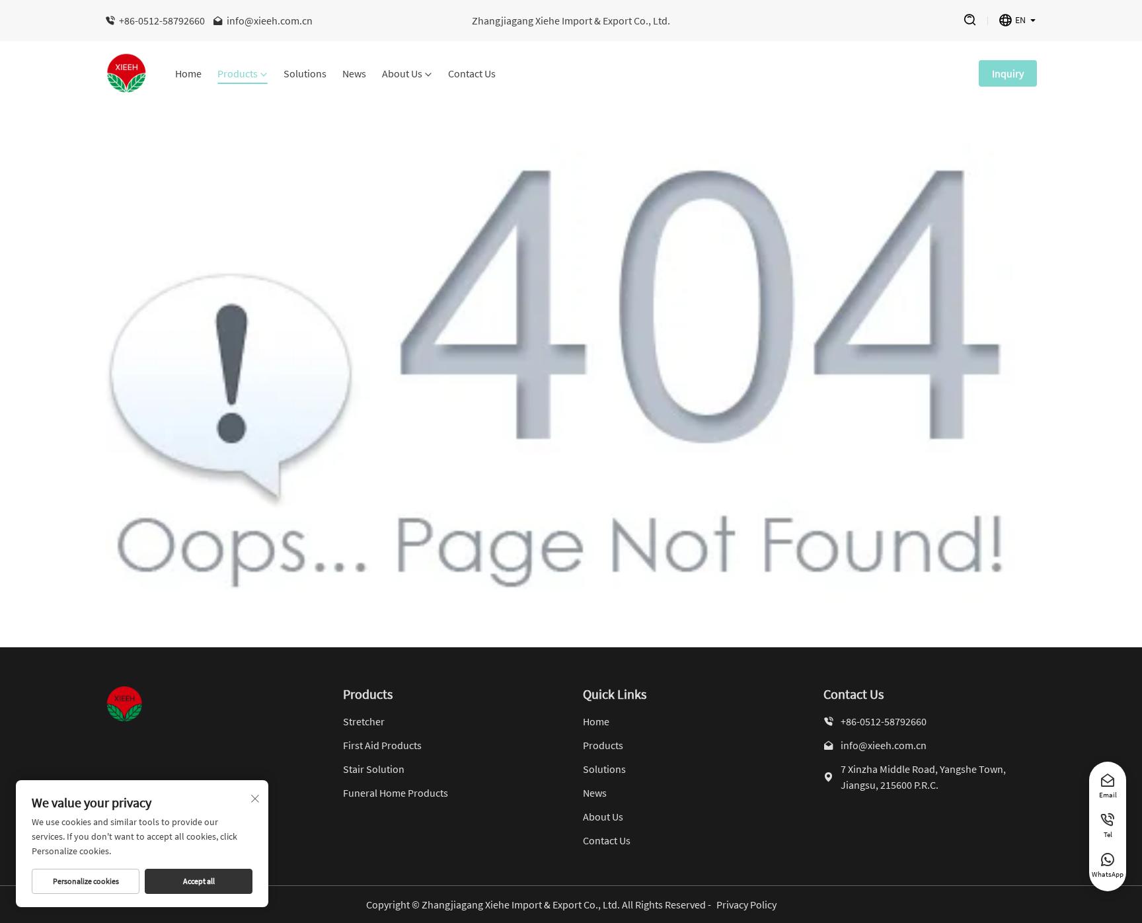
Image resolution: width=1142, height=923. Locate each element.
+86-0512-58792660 (162, 20)
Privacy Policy (746, 904)
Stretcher (364, 721)
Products (237, 74)
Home (188, 74)
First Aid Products (382, 745)
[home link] (127, 73)
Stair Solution (373, 769)
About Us (402, 74)
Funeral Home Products (395, 792)
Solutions (305, 74)
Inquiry (1008, 73)
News (354, 74)
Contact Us (472, 74)
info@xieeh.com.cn (270, 20)
